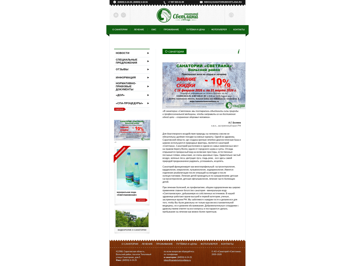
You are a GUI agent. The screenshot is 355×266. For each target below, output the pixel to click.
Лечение (147, 244)
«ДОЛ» (120, 95)
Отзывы (122, 69)
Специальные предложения (126, 61)
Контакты (239, 29)
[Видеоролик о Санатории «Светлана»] (132, 226)
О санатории (119, 29)
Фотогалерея (219, 29)
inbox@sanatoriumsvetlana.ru (223, 2)
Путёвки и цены (186, 244)
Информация (126, 77)
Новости (122, 53)
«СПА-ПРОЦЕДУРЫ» (129, 103)
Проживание (164, 244)
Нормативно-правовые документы (126, 86)
